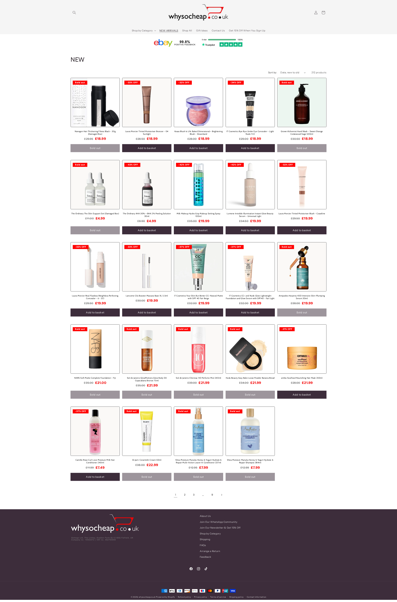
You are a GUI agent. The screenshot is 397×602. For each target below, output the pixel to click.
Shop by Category (210, 533)
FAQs (203, 545)
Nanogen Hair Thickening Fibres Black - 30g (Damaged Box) (95, 132)
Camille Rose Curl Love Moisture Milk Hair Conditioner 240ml (95, 461)
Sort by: (272, 72)
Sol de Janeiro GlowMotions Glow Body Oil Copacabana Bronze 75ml (147, 379)
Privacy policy (200, 597)
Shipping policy (236, 597)
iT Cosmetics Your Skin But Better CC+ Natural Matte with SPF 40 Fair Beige (198, 297)
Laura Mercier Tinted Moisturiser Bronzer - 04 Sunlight (146, 132)
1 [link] (175, 494)
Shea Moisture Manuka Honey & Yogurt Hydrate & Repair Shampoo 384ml (250, 461)
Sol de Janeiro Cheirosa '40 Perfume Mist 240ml (198, 378)
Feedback (205, 556)
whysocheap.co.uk (147, 597)
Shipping (205, 539)
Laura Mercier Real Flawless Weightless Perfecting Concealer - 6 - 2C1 (95, 297)
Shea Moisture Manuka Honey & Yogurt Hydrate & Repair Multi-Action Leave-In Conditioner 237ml (198, 461)
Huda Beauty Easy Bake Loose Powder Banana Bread (250, 378)
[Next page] (221, 495)
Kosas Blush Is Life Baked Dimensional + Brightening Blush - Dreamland (198, 132)
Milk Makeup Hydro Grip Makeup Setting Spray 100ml (199, 214)
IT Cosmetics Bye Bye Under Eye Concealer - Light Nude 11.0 (250, 132)
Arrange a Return (210, 550)
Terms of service (218, 597)
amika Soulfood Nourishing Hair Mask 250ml (302, 378)
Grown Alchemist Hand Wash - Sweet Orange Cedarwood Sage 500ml (302, 132)
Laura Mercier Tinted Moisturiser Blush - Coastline (302, 213)
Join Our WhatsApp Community (218, 521)
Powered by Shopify (165, 597)
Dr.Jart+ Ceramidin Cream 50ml (146, 460)
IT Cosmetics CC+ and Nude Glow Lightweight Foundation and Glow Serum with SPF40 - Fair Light (250, 297)
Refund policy (184, 597)
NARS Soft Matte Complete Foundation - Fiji (95, 378)
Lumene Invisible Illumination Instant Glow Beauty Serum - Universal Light (250, 214)
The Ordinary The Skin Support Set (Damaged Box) (95, 213)
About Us (205, 516)
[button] (74, 12)
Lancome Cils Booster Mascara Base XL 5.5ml (147, 295)
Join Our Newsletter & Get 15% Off (220, 527)
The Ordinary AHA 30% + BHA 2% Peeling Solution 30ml (147, 214)
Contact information (256, 597)
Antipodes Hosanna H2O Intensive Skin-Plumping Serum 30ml (302, 297)
